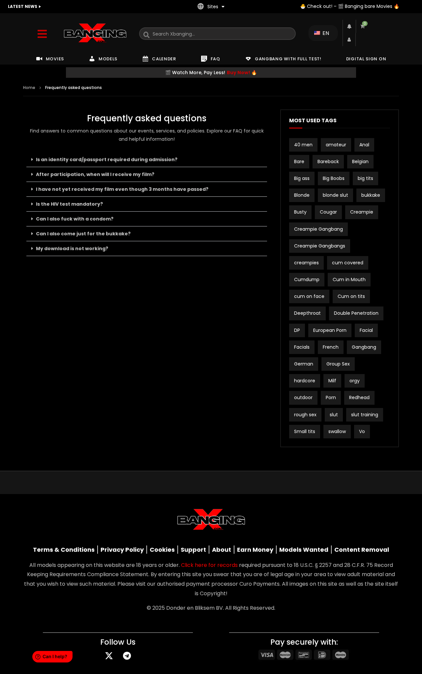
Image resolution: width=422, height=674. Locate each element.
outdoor (303, 397)
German (303, 364)
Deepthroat (307, 313)
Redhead (359, 397)
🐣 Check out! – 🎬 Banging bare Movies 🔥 (349, 6)
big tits (365, 178)
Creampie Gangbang (318, 229)
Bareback (328, 161)
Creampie (361, 212)
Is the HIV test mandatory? (69, 204)
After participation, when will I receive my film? (95, 174)
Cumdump (306, 279)
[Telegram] (127, 656)
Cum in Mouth (349, 279)
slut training (364, 414)
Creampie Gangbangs (319, 246)
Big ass (302, 178)
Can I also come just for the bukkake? (83, 233)
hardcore (304, 380)
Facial (366, 330)
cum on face (309, 296)
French (331, 347)
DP (297, 330)
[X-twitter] (109, 656)
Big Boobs (334, 178)
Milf (332, 380)
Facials (302, 347)
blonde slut (335, 195)
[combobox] (217, 33)
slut (334, 414)
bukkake (370, 195)
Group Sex (338, 364)
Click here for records (209, 565)
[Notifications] (349, 26)
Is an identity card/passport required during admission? (106, 159)
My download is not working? (72, 248)
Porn (331, 397)
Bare (299, 161)
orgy (354, 380)
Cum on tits (351, 296)
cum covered (347, 262)
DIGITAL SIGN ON (366, 59)
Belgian (360, 161)
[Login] (349, 39)
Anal (364, 144)
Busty (300, 212)
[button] (146, 159)
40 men (303, 144)
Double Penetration (356, 313)
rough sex (305, 414)
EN (325, 33)
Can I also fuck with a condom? (74, 219)
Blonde (302, 195)
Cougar (328, 212)
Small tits (304, 431)
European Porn (330, 330)
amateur (336, 144)
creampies (306, 262)
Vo (362, 431)
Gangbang (364, 347)
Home (29, 87)
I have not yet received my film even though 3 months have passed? (122, 189)
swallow (337, 431)
